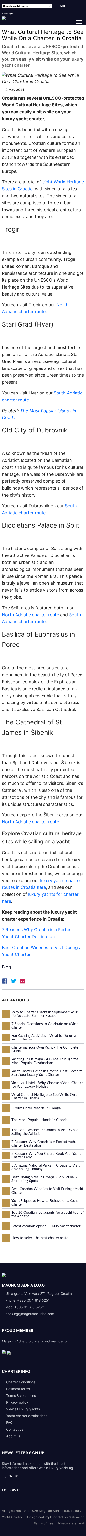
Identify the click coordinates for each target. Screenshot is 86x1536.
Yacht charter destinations (26, 1416)
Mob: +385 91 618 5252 (24, 1307)
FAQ (62, 6)
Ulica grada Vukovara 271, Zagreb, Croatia (38, 1293)
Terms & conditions (21, 1396)
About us (13, 1436)
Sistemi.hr (76, 1517)
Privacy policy (17, 1402)
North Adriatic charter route (30, 614)
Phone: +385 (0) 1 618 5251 (27, 1300)
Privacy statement (70, 1523)
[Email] (22, 982)
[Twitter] (13, 982)
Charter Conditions (20, 1382)
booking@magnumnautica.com (29, 1314)
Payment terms (18, 1389)
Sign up (11, 1476)
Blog (6, 966)
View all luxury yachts (23, 1409)
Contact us (14, 1429)
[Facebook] (5, 982)
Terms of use (43, 1523)
